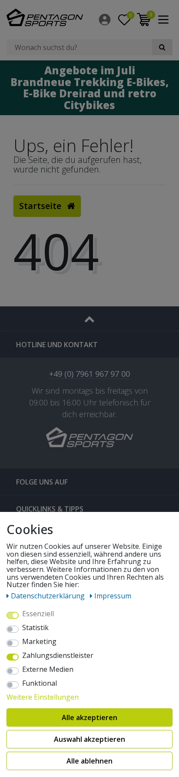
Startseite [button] (41, 206)
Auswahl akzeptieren (89, 739)
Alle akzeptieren (89, 717)
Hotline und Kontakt (57, 344)
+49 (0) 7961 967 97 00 (89, 374)
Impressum (112, 596)
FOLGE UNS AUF (42, 482)
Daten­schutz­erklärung (48, 596)
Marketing (39, 642)
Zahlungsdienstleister (57, 656)
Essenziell (38, 614)
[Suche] (162, 47)
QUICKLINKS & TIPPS (49, 509)
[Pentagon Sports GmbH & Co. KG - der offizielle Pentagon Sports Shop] (45, 17)
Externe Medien (47, 670)
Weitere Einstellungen (43, 697)
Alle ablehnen (89, 761)
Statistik (35, 628)
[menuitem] (105, 19)
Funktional (39, 683)
